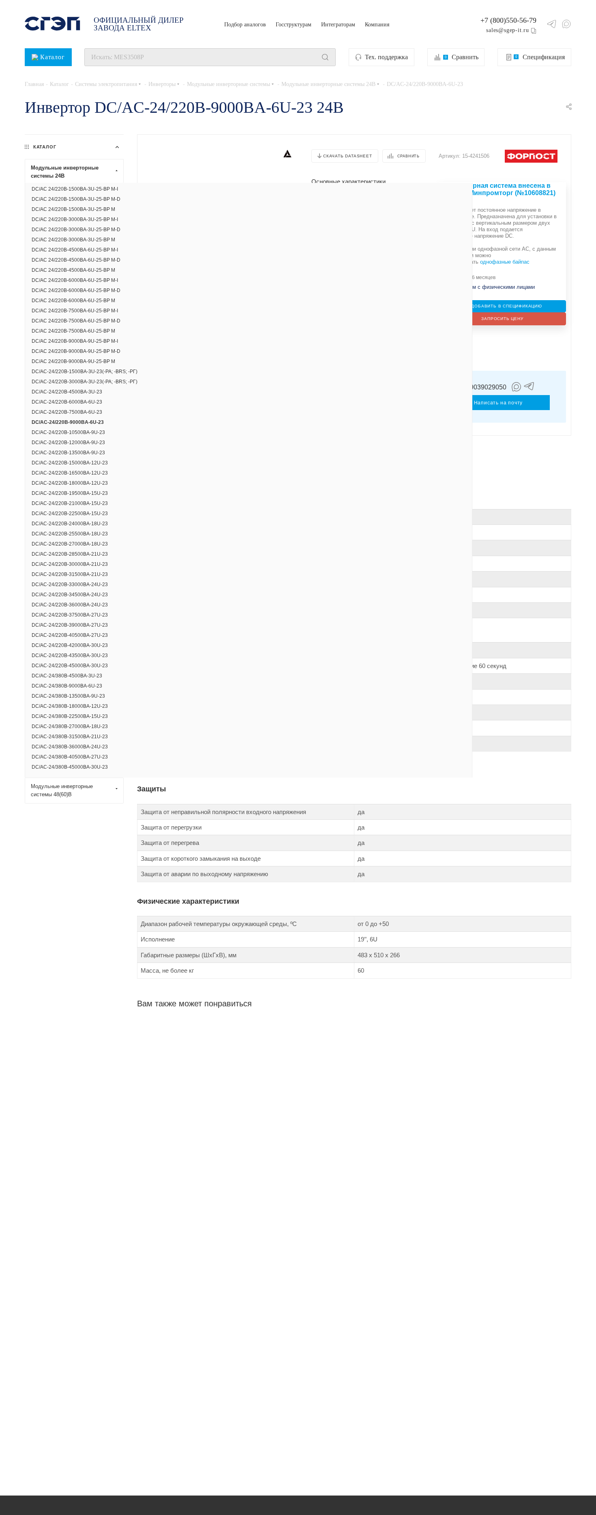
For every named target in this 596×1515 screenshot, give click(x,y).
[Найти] (325, 57)
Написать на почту (498, 403)
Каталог (52, 57)
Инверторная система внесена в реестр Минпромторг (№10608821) (500, 189)
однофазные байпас (505, 262)
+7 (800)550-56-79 (508, 20)
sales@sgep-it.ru (507, 30)
